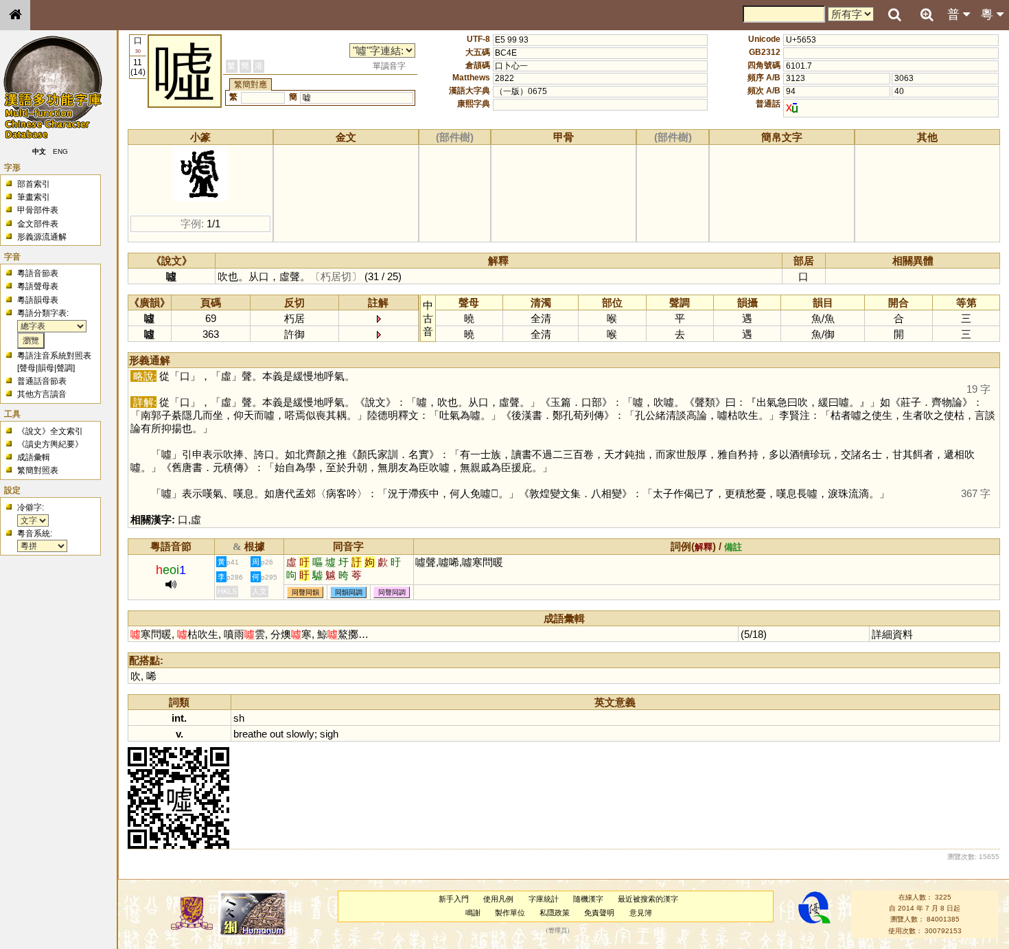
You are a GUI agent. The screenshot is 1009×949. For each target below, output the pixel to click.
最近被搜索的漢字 (648, 899)
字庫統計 (544, 899)
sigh (329, 734)
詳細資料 (892, 634)
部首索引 (33, 184)
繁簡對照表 (37, 470)
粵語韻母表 (37, 300)
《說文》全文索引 (50, 431)
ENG (60, 151)
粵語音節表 (37, 273)
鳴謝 (472, 912)
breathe (250, 734)
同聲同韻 (305, 592)
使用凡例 (498, 899)
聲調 (64, 368)
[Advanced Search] (927, 14)
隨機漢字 (588, 899)
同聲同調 (392, 592)
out (276, 734)
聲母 (27, 368)
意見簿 (640, 912)
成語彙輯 (33, 457)
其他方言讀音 (42, 394)
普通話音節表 (42, 381)
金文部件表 (37, 224)
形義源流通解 (42, 237)
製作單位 (510, 912)
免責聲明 (599, 912)
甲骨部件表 (37, 210)
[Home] (15, 15)
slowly (300, 734)
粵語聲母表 (37, 286)
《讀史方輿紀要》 (50, 444)
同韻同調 (348, 592)
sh (238, 718)
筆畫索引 (33, 197)
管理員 (557, 930)
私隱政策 (555, 912)
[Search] (894, 15)
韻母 (46, 368)
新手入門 (454, 899)
